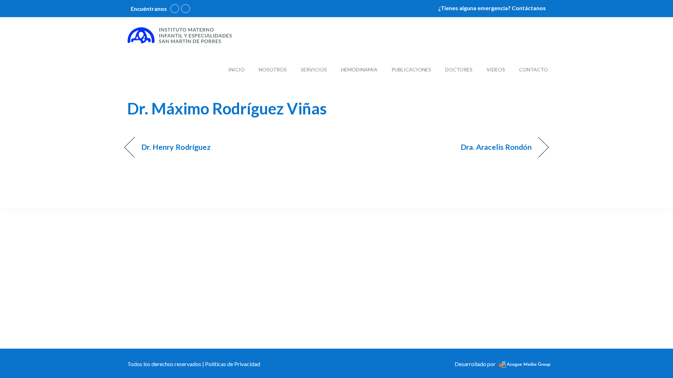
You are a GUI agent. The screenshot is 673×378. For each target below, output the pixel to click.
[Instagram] (185, 9)
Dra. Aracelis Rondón (496, 147)
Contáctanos (529, 8)
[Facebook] (174, 9)
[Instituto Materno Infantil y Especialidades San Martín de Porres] (179, 34)
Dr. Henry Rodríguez (176, 147)
